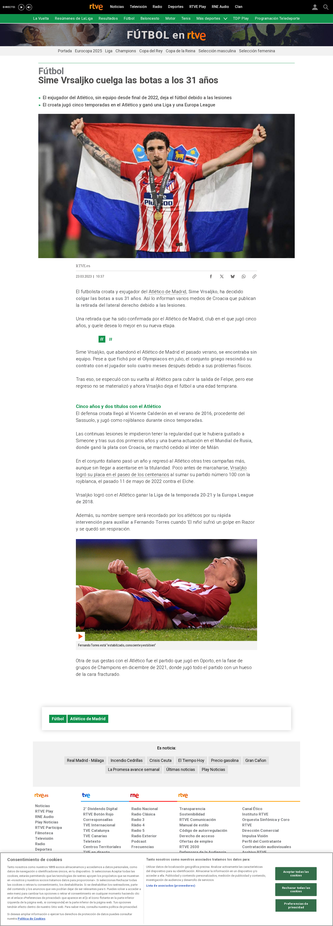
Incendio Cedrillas (127, 760)
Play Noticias (213, 769)
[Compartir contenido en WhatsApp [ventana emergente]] (243, 275)
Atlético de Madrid (167, 291)
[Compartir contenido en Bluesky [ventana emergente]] (232, 275)
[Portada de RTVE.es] (96, 7)
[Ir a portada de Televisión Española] (105, 796)
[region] (166, 889)
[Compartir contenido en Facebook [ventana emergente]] (210, 275)
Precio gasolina (225, 760)
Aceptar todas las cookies (296, 873)
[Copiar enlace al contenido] (254, 275)
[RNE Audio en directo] (29, 7)
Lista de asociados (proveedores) (170, 885)
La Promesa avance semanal (133, 769)
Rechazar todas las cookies (296, 889)
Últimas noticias (180, 769)
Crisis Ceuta (160, 760)
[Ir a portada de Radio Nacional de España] (153, 796)
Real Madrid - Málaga (85, 760)
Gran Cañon (255, 760)
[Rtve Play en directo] (21, 7)
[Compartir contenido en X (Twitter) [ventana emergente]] (221, 275)
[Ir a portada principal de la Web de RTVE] (57, 795)
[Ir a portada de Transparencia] (238, 796)
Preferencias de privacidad (296, 905)
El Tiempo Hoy (191, 760)
